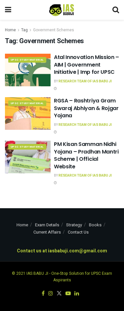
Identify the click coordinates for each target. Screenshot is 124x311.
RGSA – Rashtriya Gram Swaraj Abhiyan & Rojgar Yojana (86, 108)
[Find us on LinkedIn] (76, 293)
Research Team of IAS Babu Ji (85, 81)
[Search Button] (115, 10)
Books (95, 225)
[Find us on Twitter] (59, 293)
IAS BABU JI (37, 273)
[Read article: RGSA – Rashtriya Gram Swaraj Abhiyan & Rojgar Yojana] (28, 113)
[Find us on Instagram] (50, 293)
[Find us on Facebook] (43, 293)
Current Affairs (47, 232)
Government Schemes (53, 30)
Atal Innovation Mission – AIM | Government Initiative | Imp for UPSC (86, 64)
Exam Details (47, 225)
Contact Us (78, 232)
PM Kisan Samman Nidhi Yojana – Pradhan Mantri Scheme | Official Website (86, 155)
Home (10, 30)
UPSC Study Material (27, 60)
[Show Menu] (8, 10)
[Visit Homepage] (62, 9)
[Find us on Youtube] (68, 293)
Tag (24, 30)
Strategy (74, 225)
